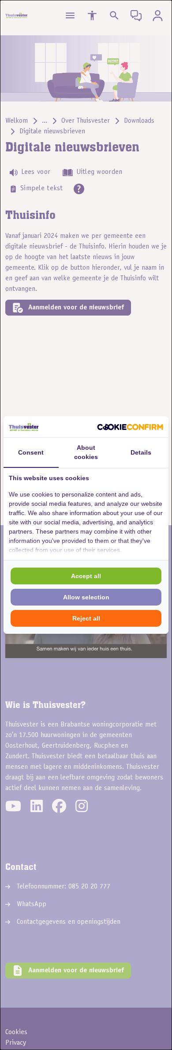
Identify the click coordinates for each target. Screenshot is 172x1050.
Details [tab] (141, 452)
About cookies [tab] (86, 452)
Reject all (86, 618)
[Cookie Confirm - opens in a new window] (130, 427)
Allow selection (86, 597)
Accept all (86, 576)
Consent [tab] (31, 452)
